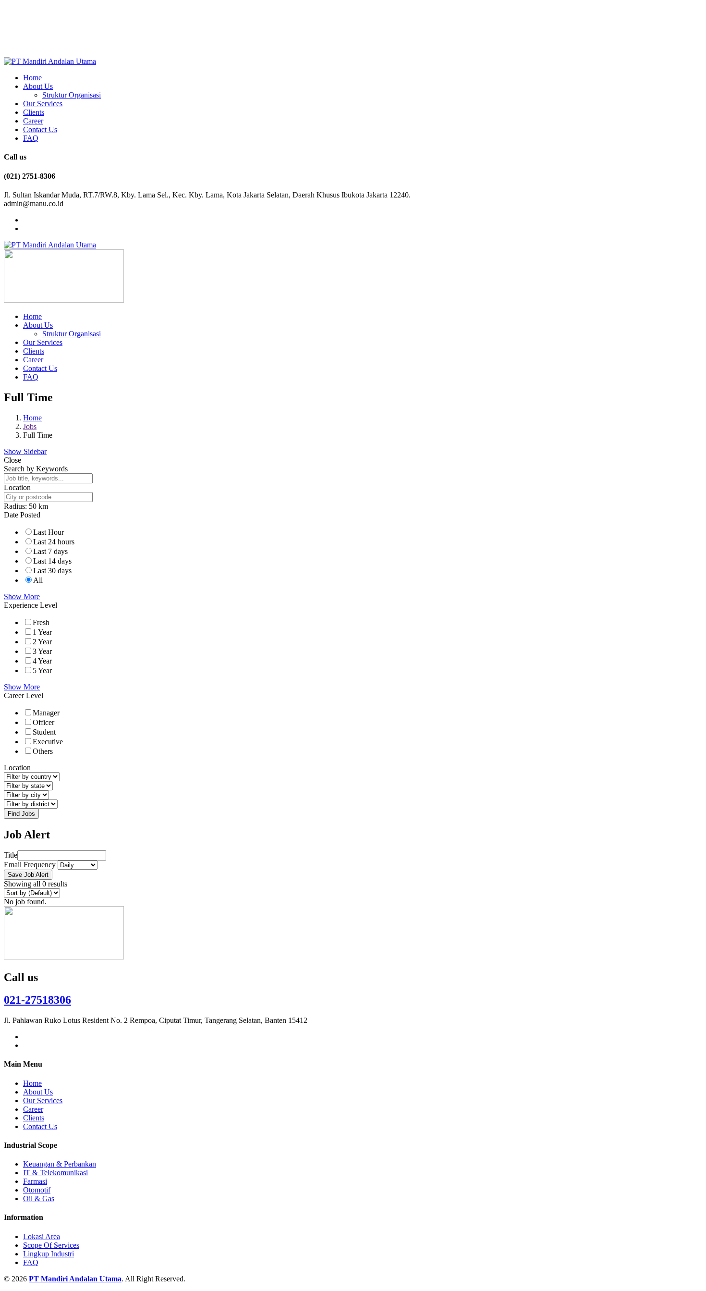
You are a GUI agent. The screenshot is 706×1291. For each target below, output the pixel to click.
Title (10, 855)
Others (43, 751)
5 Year (42, 670)
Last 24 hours (53, 542)
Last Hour (48, 532)
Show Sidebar (25, 451)
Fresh (41, 622)
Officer (43, 722)
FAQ (30, 138)
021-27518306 (37, 1000)
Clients (33, 112)
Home (32, 78)
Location (17, 487)
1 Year (42, 632)
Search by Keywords (36, 469)
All (38, 580)
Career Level (23, 695)
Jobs (30, 426)
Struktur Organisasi (71, 95)
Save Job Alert (28, 874)
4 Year (42, 661)
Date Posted (22, 515)
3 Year (42, 651)
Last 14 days (52, 561)
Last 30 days (52, 570)
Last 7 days (50, 551)
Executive (48, 742)
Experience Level (30, 605)
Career (33, 121)
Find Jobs (21, 813)
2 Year (42, 642)
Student (44, 732)
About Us (38, 86)
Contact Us (40, 129)
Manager (46, 713)
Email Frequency (30, 865)
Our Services (42, 103)
